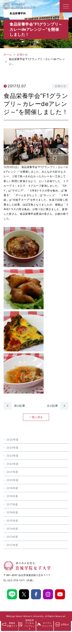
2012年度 (12, 545)
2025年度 (12, 439)
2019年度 (12, 488)
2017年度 (12, 504)
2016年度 (12, 512)
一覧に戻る (36, 417)
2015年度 (12, 520)
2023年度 (12, 455)
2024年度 (12, 447)
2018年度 (12, 496)
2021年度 (12, 471)
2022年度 (12, 463)
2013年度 (12, 536)
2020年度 (12, 480)
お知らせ (60, 86)
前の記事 (15, 405)
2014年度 (12, 528)
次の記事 (56, 405)
